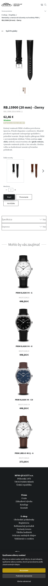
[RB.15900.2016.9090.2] (24, 90)
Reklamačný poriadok (24, 526)
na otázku (11, 203)
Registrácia (24, 523)
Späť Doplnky (11, 31)
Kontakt (24, 508)
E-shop (4, 15)
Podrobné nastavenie (24, 576)
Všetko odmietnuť (24, 581)
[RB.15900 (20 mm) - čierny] (24, 60)
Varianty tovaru (24, 529)
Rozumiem (24, 570)
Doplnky (12, 15)
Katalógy (24, 504)
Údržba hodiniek (24, 532)
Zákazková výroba (24, 501)
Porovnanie (23, 197)
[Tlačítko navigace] (42, 5)
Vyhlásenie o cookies (24, 538)
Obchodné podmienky (24, 519)
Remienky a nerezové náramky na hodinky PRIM (20, 17)
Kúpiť (9, 197)
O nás (24, 498)
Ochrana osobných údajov (24, 535)
